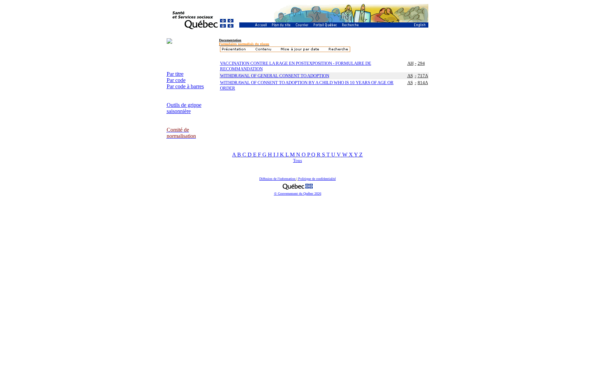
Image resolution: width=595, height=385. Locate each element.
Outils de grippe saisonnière (184, 108)
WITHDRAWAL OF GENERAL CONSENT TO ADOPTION (274, 75)
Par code (176, 80)
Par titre (175, 74)
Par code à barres (185, 86)
